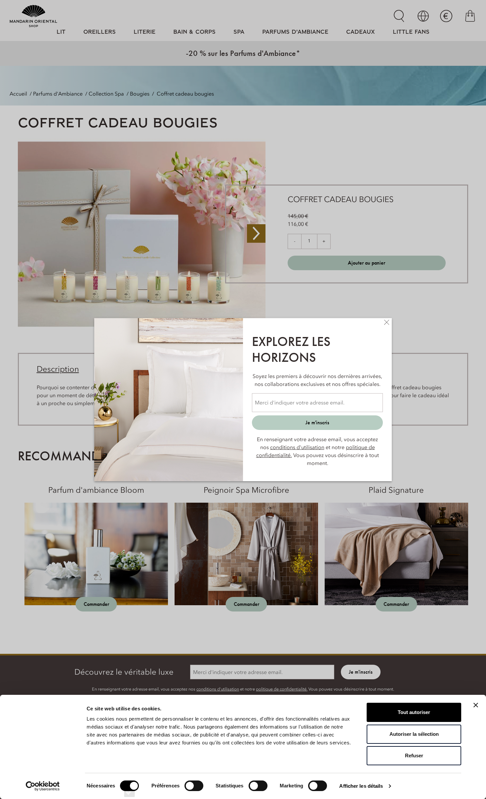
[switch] (193, 791)
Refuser (414, 755)
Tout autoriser (414, 712)
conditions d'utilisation (297, 447)
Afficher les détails (361, 786)
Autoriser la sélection (414, 734)
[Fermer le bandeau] (475, 705)
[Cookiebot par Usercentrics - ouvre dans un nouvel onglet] (43, 786)
